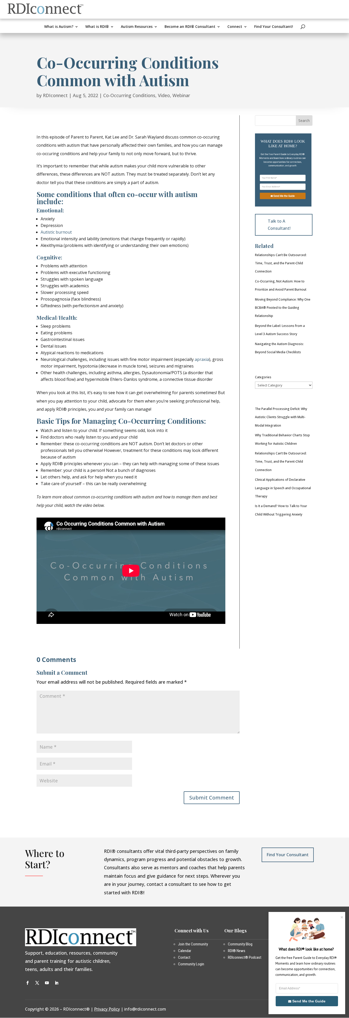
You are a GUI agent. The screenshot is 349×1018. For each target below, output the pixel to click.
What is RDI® (97, 27)
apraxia (202, 359)
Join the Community (193, 944)
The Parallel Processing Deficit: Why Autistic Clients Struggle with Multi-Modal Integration (281, 417)
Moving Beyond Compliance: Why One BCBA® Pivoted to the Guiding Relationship (282, 307)
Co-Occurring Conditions (129, 95)
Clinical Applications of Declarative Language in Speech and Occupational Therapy (283, 487)
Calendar (184, 950)
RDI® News (236, 950)
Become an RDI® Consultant (190, 27)
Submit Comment (211, 797)
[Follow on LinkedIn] (56, 983)
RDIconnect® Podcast (244, 957)
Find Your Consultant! (273, 27)
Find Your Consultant (288, 854)
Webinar (181, 95)
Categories (263, 377)
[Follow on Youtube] (47, 983)
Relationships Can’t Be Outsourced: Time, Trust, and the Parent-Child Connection (281, 263)
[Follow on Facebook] (27, 983)
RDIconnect (55, 95)
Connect (234, 27)
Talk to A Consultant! (279, 224)
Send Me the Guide (284, 195)
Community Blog (240, 944)
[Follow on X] (37, 983)
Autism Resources (137, 27)
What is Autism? (58, 27)
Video (164, 95)
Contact (184, 957)
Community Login (191, 964)
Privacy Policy (107, 1009)
